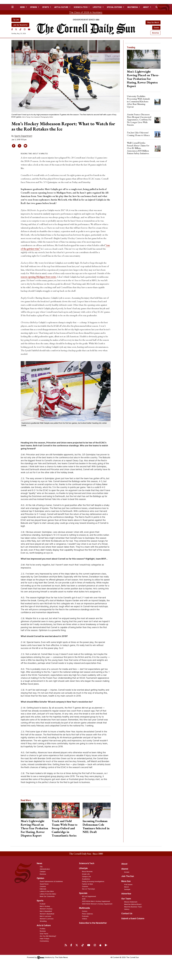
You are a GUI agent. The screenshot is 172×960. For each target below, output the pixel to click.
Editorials (43, 889)
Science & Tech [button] (81, 7)
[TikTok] (20, 29)
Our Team (126, 898)
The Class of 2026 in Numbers (85, 12)
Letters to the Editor (47, 891)
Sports (40, 900)
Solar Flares (44, 934)
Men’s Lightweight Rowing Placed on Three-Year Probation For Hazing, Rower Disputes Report (34, 828)
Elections (43, 874)
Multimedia (84, 908)
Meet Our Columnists (47, 896)
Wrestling (43, 921)
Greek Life (86, 874)
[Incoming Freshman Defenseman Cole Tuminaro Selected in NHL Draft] (97, 810)
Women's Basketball (47, 914)
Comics (84, 911)
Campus (43, 871)
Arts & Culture (44, 925)
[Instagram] (25, 29)
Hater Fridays (44, 938)
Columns (43, 886)
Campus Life (86, 876)
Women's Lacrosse (46, 919)
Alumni (124, 869)
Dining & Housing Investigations (93, 881)
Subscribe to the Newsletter (93, 923)
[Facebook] (12, 29)
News (39, 863)
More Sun (126, 881)
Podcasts (85, 916)
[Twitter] (16, 29)
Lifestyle (83, 868)
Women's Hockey (46, 909)
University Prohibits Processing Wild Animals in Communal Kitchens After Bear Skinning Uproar (138, 101)
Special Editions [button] (115, 7)
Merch (126, 887)
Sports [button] (45, 7)
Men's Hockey (45, 906)
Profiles (42, 929)
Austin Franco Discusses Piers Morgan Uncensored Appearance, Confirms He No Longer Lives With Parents (139, 119)
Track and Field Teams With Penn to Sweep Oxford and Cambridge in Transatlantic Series (64, 828)
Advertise (155, 33)
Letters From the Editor (48, 894)
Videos (84, 919)
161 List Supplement (89, 896)
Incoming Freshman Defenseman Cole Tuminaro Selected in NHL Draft (96, 826)
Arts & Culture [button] (61, 7)
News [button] (22, 7)
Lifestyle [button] (97, 7)
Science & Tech (86, 863)
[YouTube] (29, 29)
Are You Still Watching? (48, 936)
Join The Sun (127, 876)
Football (42, 904)
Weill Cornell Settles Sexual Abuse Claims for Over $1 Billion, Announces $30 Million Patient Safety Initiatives (138, 148)
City (41, 866)
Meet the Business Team (133, 907)
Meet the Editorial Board (132, 904)
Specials (83, 893)
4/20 (83, 899)
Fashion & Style (87, 884)
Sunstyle (127, 889)
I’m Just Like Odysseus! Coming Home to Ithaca (138, 134)
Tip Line (16, 20)
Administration (45, 869)
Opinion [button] (33, 7)
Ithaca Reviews (87, 871)
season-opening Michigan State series (38, 276)
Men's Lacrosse (45, 916)
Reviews (43, 931)
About (124, 864)
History (126, 909)
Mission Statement (130, 902)
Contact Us (126, 913)
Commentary (44, 941)
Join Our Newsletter (20, 25)
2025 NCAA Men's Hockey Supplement (96, 901)
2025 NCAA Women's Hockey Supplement (97, 904)
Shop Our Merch (153, 22)
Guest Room (44, 884)
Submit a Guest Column (132, 918)
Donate (156, 28)
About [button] (146, 7)
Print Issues (128, 884)
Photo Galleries (87, 914)
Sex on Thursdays (88, 889)
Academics (86, 879)
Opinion (40, 878)
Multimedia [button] (132, 7)
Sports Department (23, 136)
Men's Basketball (46, 911)
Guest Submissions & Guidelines (51, 881)
